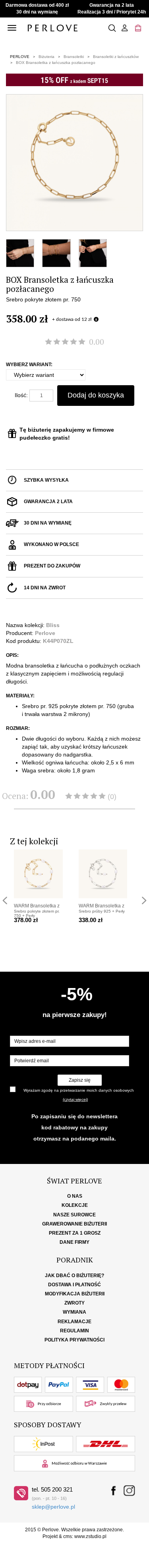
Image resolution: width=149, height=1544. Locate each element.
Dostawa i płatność (74, 1284)
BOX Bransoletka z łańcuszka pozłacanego (55, 62)
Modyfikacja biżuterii (74, 1294)
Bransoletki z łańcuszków (116, 56)
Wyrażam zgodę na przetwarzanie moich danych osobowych (78, 1090)
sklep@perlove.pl (53, 1506)
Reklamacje (74, 1321)
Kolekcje (75, 1205)
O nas (74, 1196)
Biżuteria (46, 56)
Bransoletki (74, 56)
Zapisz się (80, 1080)
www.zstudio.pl (90, 1536)
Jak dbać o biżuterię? (74, 1275)
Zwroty (74, 1303)
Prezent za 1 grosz (75, 1233)
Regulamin (74, 1331)
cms (67, 1536)
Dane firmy (74, 1242)
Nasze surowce (74, 1215)
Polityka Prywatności (74, 1340)
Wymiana (74, 1312)
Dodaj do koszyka (96, 395)
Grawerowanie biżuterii (74, 1224)
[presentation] (4, 900)
